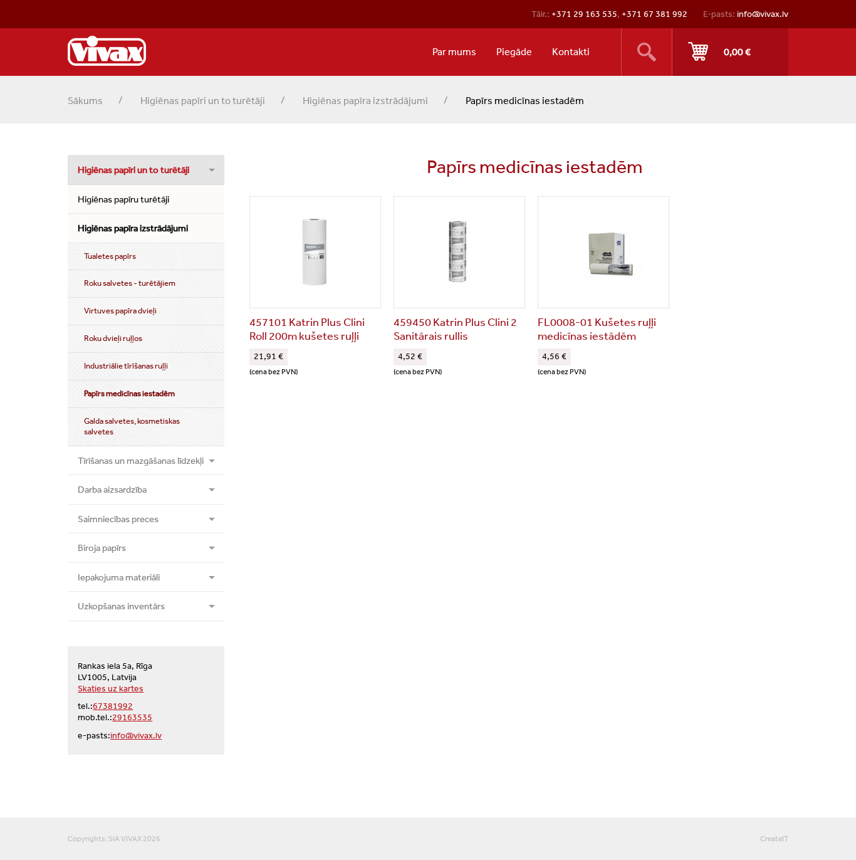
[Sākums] (107, 51)
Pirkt (730, 52)
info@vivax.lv (762, 13)
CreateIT (774, 839)
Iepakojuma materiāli (119, 577)
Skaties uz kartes (111, 688)
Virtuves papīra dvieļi (120, 310)
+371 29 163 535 (584, 13)
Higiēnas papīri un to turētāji (202, 100)
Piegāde (514, 51)
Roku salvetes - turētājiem (129, 283)
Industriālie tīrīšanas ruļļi (126, 365)
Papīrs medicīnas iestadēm (129, 393)
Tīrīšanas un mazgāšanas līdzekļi (141, 460)
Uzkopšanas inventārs (121, 606)
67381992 (113, 705)
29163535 (132, 717)
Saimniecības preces (118, 519)
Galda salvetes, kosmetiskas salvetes (132, 426)
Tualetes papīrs (110, 256)
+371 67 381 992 (654, 13)
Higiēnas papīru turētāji (123, 199)
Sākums (85, 100)
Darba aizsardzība (112, 489)
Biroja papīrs (102, 547)
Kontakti (571, 51)
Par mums (454, 51)
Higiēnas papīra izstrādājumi (365, 100)
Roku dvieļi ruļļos (113, 338)
